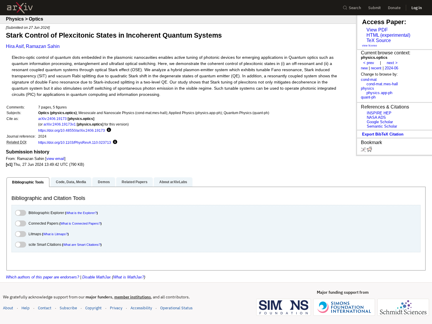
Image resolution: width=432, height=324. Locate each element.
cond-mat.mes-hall (382, 84)
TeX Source (378, 40)
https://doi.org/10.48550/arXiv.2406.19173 (71, 130)
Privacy (116, 307)
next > (392, 63)
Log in (416, 7)
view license (369, 45)
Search (355, 7)
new (364, 68)
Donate (394, 7)
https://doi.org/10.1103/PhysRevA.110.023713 (74, 142)
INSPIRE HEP (379, 113)
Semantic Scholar (382, 126)
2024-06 (391, 68)
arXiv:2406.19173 (52, 119)
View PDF (377, 29)
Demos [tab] (104, 182)
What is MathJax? (128, 277)
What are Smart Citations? (82, 244)
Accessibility (141, 307)
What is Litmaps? (55, 234)
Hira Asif (15, 46)
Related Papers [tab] (135, 182)
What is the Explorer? (81, 213)
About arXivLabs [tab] (173, 182)
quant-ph (368, 97)
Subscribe (68, 307)
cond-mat (369, 79)
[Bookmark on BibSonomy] (364, 150)
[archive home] (20, 8)
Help (25, 307)
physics (367, 88)
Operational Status (176, 307)
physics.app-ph (379, 93)
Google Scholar (380, 122)
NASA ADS (376, 117)
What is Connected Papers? (81, 223)
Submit (374, 7)
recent (376, 68)
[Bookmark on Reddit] (369, 150)
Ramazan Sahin (43, 46)
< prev (368, 63)
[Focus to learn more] (108, 130)
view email (55, 158)
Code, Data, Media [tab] (71, 182)
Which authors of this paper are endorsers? (42, 277)
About (8, 307)
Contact (44, 307)
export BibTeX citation (382, 134)
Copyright (93, 307)
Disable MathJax (96, 277)
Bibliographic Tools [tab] (28, 182)
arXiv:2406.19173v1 (59, 124)
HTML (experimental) (388, 35)
